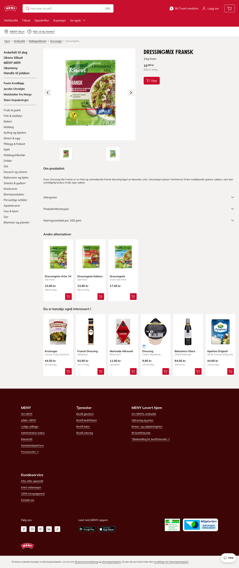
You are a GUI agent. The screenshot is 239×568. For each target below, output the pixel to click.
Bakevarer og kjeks (16, 177)
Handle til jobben (17, 73)
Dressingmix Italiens (90, 276)
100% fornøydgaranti (33, 493)
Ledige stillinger (29, 426)
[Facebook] (24, 529)
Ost (6, 166)
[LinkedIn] (49, 529)
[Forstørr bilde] (89, 94)
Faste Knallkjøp (14, 83)
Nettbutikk (11, 20)
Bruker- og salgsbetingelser (147, 426)
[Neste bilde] (131, 92)
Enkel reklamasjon (31, 487)
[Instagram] (32, 529)
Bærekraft (26, 439)
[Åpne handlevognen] (229, 8)
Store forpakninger (16, 100)
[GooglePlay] (86, 529)
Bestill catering (84, 432)
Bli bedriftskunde (141, 432)
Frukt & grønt (12, 110)
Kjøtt (7, 149)
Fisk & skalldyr (13, 115)
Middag (9, 127)
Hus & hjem (11, 211)
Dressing (147, 351)
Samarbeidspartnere (32, 445)
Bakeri (8, 121)
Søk (107, 8)
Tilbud (26, 20)
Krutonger (51, 351)
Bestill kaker (83, 426)
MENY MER (12, 63)
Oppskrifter (41, 20)
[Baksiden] (113, 154)
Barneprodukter (14, 194)
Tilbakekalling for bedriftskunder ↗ (151, 439)
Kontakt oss (27, 500)
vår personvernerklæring (86, 561)
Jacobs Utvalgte (14, 88)
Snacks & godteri (15, 183)
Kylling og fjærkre (15, 132)
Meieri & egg (12, 138)
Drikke (8, 160)
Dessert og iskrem (15, 172)
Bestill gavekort (85, 413)
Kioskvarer (10, 188)
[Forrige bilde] (47, 92)
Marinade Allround (121, 351)
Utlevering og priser (142, 420)
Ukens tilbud (13, 58)
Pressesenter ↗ (30, 451)
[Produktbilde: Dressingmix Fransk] (65, 154)
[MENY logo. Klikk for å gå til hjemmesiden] (10, 8)
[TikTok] (57, 529)
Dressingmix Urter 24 (58, 276)
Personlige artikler (15, 200)
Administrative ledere (33, 432)
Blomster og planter (17, 222)
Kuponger (59, 20)
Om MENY (27, 413)
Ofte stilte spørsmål (32, 481)
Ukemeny (11, 68)
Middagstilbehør (14, 155)
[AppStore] (106, 529)
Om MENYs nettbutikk (144, 413)
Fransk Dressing (87, 351)
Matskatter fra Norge (18, 94)
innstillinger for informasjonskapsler (171, 561)
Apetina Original (217, 351)
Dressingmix (117, 276)
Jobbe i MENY (28, 420)
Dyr (6, 217)
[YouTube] (40, 529)
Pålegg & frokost (14, 144)
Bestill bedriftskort (86, 420)
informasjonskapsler (111, 561)
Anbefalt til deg (15, 52)
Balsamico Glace (185, 351)
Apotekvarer (12, 205)
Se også (75, 20)
